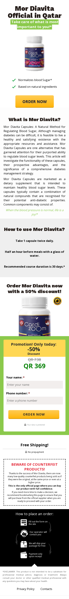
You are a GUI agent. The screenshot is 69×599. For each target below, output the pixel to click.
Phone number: (18, 393)
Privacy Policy (25, 589)
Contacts (46, 589)
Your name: (15, 377)
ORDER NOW (34, 101)
